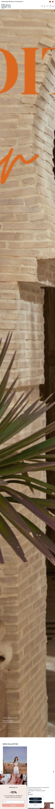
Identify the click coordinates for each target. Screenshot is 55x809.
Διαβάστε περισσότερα (34, 794)
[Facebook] (50, 1)
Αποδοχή (35, 798)
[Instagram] (53, 1)
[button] (1, 772)
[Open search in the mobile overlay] (42, 6)
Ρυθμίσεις (35, 804)
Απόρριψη (35, 801)
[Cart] (50, 6)
